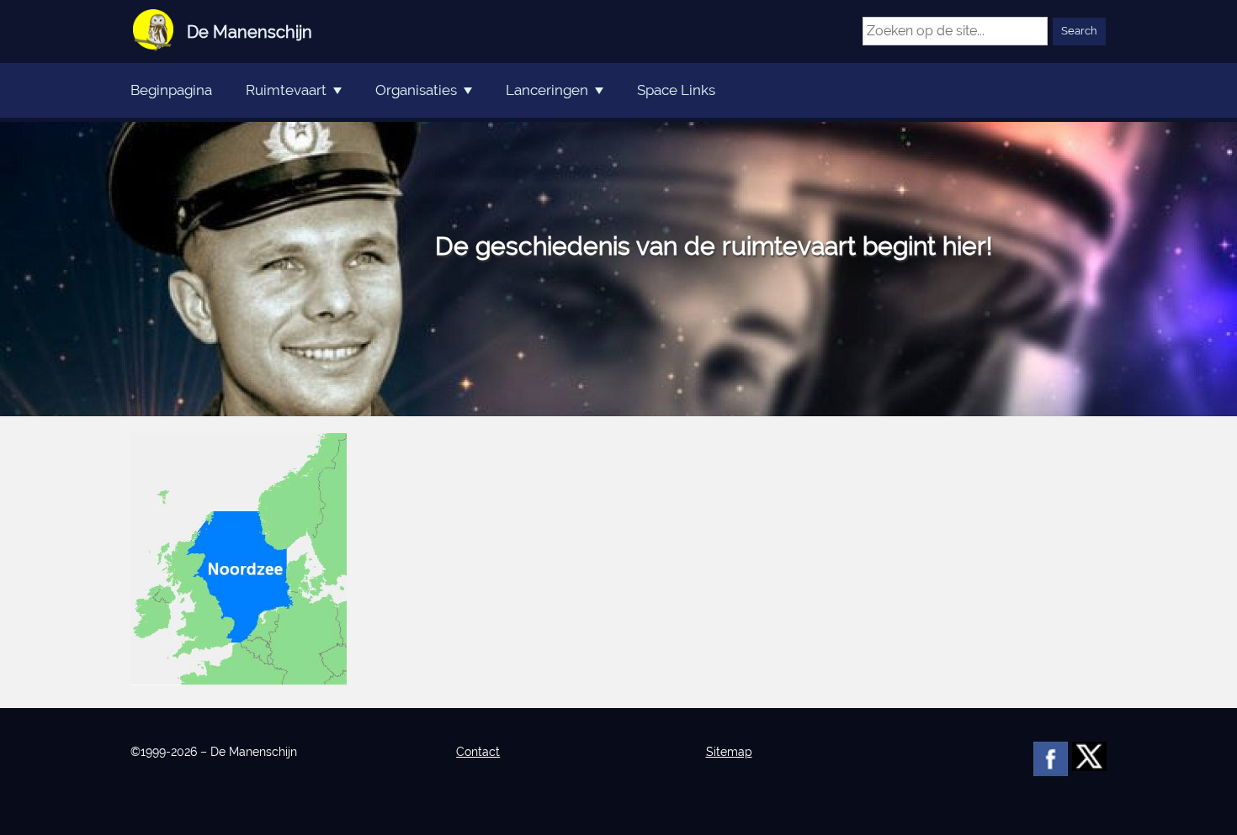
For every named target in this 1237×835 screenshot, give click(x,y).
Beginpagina (171, 90)
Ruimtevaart (286, 90)
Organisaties (416, 90)
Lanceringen (547, 90)
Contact (478, 751)
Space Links (676, 90)
